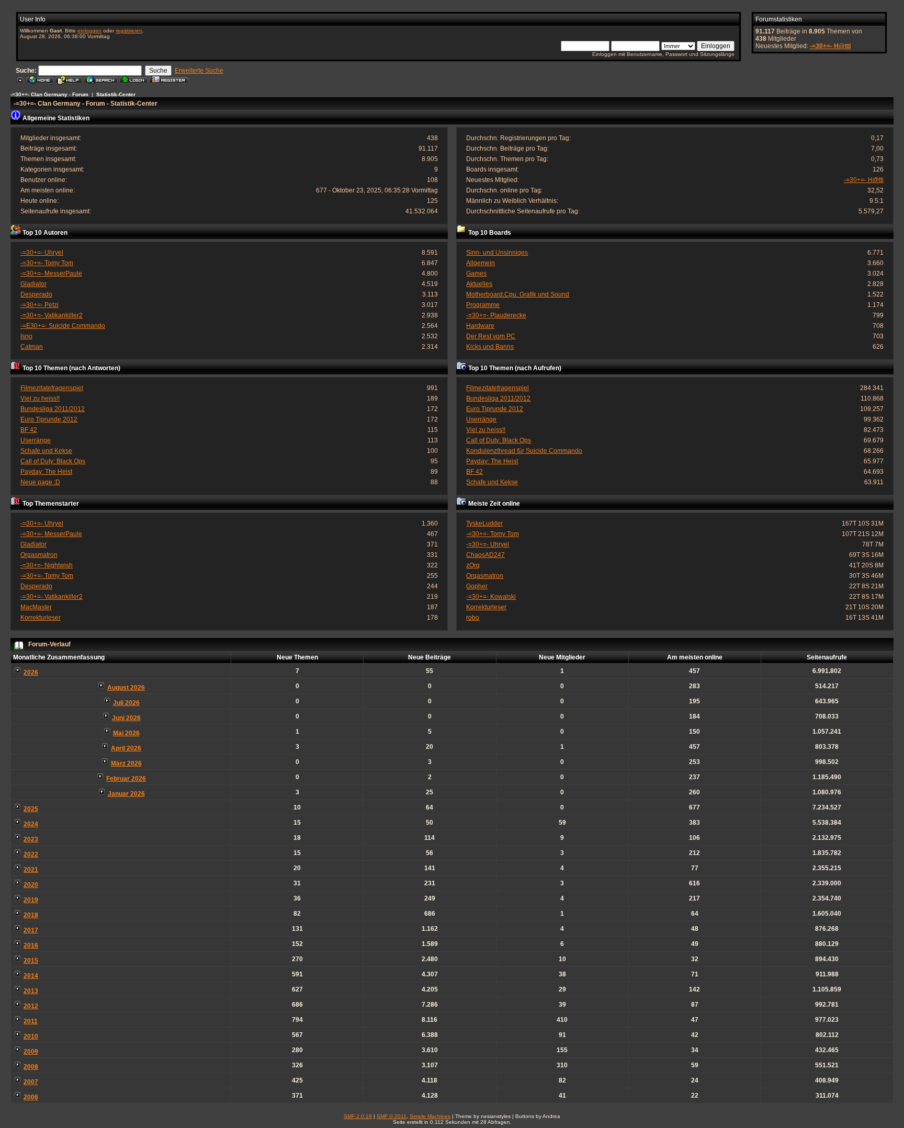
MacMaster (36, 607)
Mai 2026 (126, 733)
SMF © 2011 (391, 1116)
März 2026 (126, 763)
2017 (31, 930)
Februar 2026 (126, 778)
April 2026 (126, 748)
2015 (31, 960)
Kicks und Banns (490, 346)
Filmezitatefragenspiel (51, 388)
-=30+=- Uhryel (41, 252)
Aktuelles (479, 284)
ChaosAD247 (485, 555)
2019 (31, 900)
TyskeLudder (484, 523)
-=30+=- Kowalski (491, 596)
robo (472, 617)
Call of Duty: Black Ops (52, 461)
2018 (31, 915)
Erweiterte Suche (199, 70)
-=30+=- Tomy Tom (46, 263)
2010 (31, 1036)
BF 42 (28, 430)
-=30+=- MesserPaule (51, 273)
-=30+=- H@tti (830, 46)
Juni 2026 (126, 718)
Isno (26, 336)
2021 (31, 869)
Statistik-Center (115, 94)
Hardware (480, 325)
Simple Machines (430, 1116)
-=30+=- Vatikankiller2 (51, 315)
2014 (31, 975)
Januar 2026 (126, 793)
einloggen (89, 30)
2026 (31, 672)
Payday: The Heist (46, 471)
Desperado (36, 294)
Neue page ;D (40, 482)
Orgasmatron (39, 555)
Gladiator (33, 284)
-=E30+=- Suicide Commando (62, 325)
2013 (31, 991)
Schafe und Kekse (46, 450)
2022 (31, 854)
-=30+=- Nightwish (46, 565)
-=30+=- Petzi (39, 305)
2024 (31, 824)
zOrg (473, 565)
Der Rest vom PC (490, 336)
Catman (31, 346)
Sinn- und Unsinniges (497, 252)
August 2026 (126, 687)
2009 (31, 1051)
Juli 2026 (126, 703)
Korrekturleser (40, 617)
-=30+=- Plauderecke (496, 315)
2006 (31, 1097)
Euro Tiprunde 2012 (48, 419)
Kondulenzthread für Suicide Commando (524, 450)
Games (476, 273)
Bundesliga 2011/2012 (52, 409)
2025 (31, 809)
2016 (31, 945)
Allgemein (480, 263)
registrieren (129, 30)
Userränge (35, 440)
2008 (31, 1066)
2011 (31, 1021)
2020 (31, 884)
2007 (31, 1082)
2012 (31, 1006)
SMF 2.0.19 (358, 1116)
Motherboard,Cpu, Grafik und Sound (517, 294)
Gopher (477, 586)
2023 (31, 839)
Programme (483, 305)
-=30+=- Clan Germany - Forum (49, 94)
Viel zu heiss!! (40, 398)
